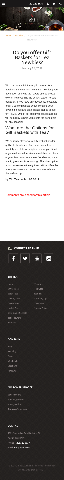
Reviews (12, 370)
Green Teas (13, 303)
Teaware (12, 322)
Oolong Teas (14, 298)
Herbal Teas (13, 308)
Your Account (14, 394)
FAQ (10, 346)
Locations (12, 366)
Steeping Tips (41, 298)
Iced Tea (38, 293)
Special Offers (41, 308)
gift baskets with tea (16, 145)
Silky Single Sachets (17, 313)
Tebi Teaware (14, 318)
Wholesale (13, 361)
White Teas (13, 289)
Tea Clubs (39, 303)
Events (11, 356)
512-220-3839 (36, 3)
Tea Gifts (38, 289)
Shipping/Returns (16, 399)
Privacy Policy (14, 404)
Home (8, 35)
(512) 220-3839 (22, 443)
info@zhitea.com (22, 447)
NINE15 (42, 469)
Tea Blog (19, 35)
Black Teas (13, 293)
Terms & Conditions (17, 409)
